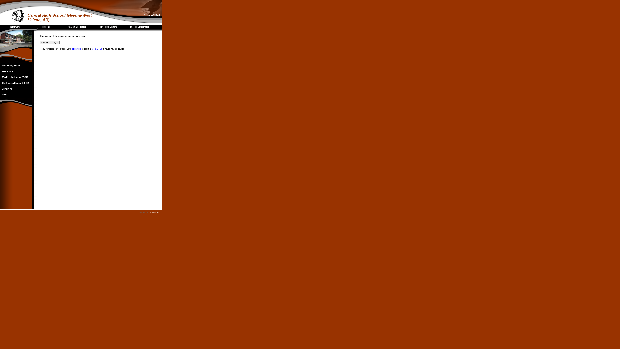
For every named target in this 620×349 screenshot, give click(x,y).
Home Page (46, 27)
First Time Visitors (108, 27)
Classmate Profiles (77, 27)
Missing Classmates (139, 27)
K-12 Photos (7, 71)
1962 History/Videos (11, 65)
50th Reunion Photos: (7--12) (15, 77)
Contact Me (7, 89)
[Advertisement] (16, 160)
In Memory (15, 27)
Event (4, 95)
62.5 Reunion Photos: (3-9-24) (15, 83)
